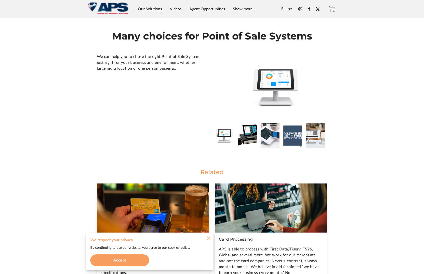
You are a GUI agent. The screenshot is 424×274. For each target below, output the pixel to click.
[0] (332, 9)
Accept (119, 260)
